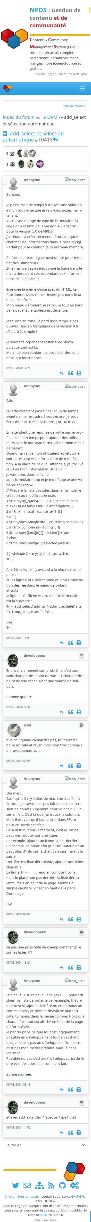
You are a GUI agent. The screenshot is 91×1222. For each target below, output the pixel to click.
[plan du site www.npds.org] (41, 1185)
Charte (9, 1196)
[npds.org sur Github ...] (64, 1185)
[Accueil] (7, 88)
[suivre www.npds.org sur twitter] (17, 1185)
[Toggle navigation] (82, 88)
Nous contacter (28, 1196)
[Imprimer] (78, 373)
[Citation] (70, 373)
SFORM (50, 117)
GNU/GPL (78, 1196)
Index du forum (19, 117)
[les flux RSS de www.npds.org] (53, 1185)
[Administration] (74, 1185)
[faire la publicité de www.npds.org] (29, 1185)
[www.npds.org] (73, 1169)
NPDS (38, 10)
